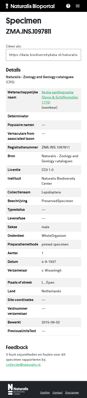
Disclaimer (72, 392)
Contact (58, 392)
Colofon (45, 392)
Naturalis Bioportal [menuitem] (33, 6)
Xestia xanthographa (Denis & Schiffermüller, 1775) (60, 97)
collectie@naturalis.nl (23, 364)
